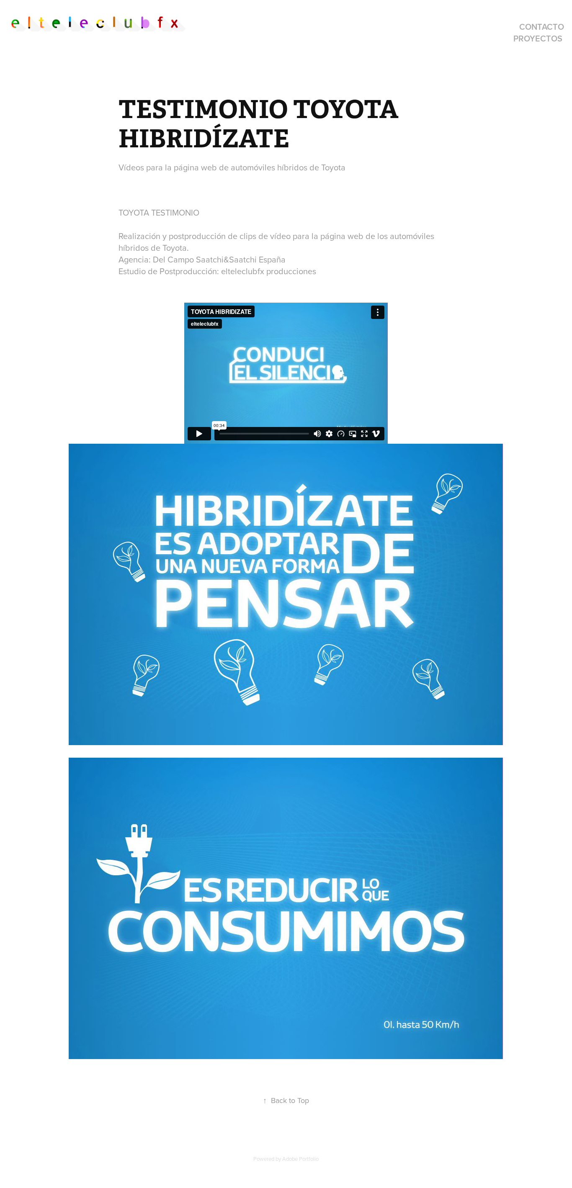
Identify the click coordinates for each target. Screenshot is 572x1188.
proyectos (537, 38)
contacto (541, 27)
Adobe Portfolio (300, 1158)
